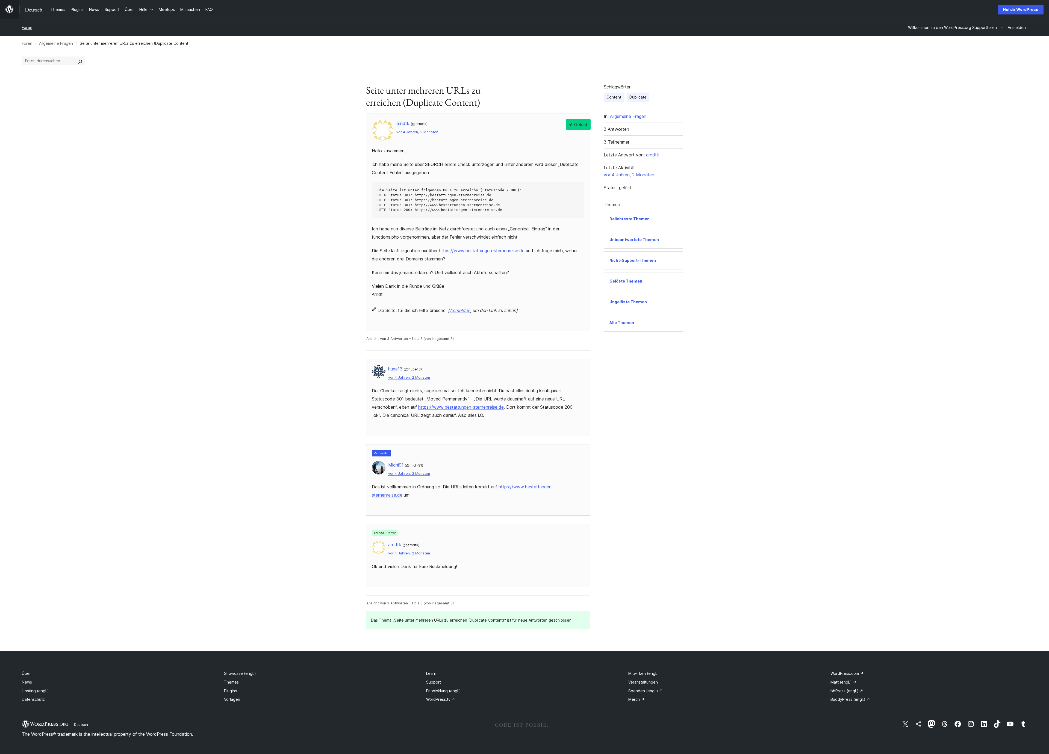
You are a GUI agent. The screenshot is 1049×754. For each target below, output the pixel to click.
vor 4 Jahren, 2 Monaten (417, 132)
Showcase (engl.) (240, 673)
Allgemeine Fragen (56, 43)
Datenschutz (33, 699)
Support (433, 682)
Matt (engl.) (843, 682)
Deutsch (81, 724)
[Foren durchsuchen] (80, 61)
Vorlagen (232, 699)
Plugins (230, 690)
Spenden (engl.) (645, 690)
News (27, 682)
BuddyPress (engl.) (850, 699)
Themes (231, 682)
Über (26, 673)
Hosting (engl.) (35, 690)
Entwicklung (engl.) (443, 690)
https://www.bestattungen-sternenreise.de (481, 250)
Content (613, 97)
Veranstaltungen (643, 682)
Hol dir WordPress (1020, 9)
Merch (636, 699)
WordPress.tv (440, 699)
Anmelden (460, 310)
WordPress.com (847, 673)
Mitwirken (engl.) (643, 673)
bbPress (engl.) (846, 690)
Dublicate (638, 97)
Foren (27, 27)
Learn (431, 673)
